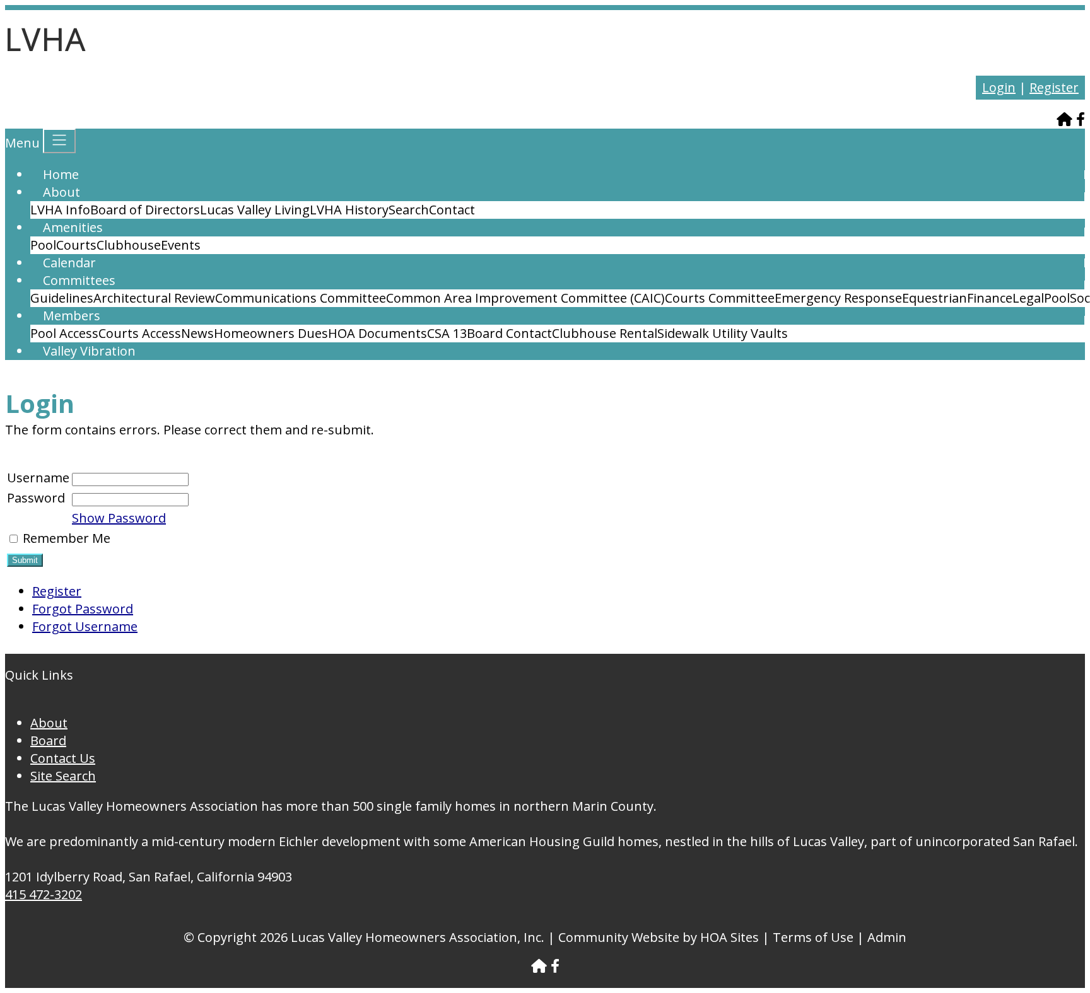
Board (48, 740)
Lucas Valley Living (255, 209)
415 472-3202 (43, 894)
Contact (452, 209)
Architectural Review (154, 297)
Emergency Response (838, 297)
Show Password (119, 517)
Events (181, 244)
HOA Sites (729, 937)
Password (36, 497)
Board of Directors (145, 209)
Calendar (69, 262)
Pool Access (64, 333)
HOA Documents (377, 333)
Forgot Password (82, 608)
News (197, 333)
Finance (989, 297)
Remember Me (66, 538)
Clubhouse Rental (604, 333)
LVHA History (349, 209)
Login (999, 87)
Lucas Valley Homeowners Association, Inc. (417, 937)
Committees (79, 280)
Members (71, 315)
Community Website (618, 937)
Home (61, 174)
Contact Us (62, 758)
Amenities (73, 227)
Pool (43, 244)
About (61, 191)
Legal (1028, 297)
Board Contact (509, 333)
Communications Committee (300, 297)
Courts (76, 244)
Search (409, 209)
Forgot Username (85, 626)
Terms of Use (813, 937)
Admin (886, 937)
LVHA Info (60, 209)
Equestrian (934, 297)
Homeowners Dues (271, 333)
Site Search (63, 775)
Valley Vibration (89, 350)
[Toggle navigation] (59, 141)
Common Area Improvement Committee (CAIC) (525, 297)
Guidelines (61, 297)
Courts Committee (720, 297)
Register (1054, 87)
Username (38, 477)
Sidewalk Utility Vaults (722, 333)
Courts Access (139, 333)
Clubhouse (129, 244)
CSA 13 (447, 333)
